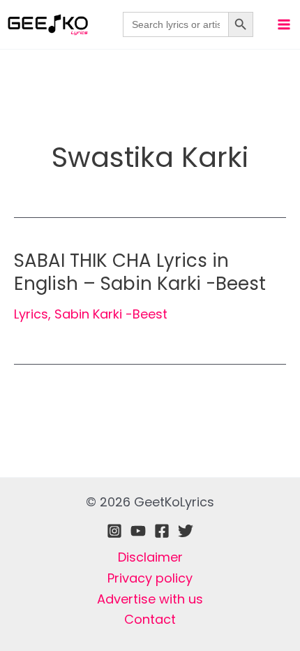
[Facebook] (162, 531)
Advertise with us (150, 599)
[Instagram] (114, 531)
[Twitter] (185, 531)
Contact (150, 619)
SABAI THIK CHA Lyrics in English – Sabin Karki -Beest (140, 272)
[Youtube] (138, 531)
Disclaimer (150, 557)
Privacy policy (150, 578)
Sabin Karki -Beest (110, 314)
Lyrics (31, 314)
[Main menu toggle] (283, 24)
